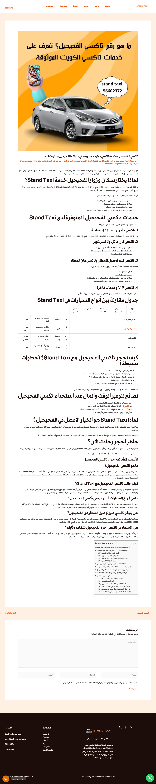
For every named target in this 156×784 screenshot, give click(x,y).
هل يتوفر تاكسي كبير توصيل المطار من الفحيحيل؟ (115, 589)
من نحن (96, 6)
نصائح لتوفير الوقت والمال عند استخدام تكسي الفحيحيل (114, 570)
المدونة (75, 6)
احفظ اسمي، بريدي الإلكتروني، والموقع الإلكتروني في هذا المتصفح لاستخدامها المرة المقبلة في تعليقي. (99, 683)
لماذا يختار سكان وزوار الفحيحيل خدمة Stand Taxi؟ (113, 547)
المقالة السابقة (144, 613)
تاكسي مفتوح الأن (39, 161)
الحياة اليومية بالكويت (121, 161)
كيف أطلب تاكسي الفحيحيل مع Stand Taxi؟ (113, 584)
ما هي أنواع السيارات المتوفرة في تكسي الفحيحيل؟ (115, 586)
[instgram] (131, 727)
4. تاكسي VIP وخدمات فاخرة (109, 561)
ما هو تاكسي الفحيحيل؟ (107, 581)
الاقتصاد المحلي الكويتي (90, 161)
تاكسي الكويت (50, 6)
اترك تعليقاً (134, 161)
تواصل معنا (63, 6)
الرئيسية (107, 6)
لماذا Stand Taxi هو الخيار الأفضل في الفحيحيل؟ (112, 573)
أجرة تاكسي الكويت (106, 161)
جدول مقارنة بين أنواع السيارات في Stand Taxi (111, 564)
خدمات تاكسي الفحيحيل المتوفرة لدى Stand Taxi (112, 550)
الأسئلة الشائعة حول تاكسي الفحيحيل (111, 578)
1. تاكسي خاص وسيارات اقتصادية (110, 553)
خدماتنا (86, 6)
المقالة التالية (10, 613)
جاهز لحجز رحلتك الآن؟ (104, 576)
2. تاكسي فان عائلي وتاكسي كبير (110, 556)
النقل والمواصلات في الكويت (57, 161)
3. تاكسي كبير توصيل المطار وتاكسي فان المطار (114, 558)
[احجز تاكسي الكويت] (5, 778)
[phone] (120, 727)
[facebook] (126, 727)
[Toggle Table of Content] (133, 544)
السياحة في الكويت (74, 161)
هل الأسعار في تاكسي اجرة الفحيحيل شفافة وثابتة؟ (116, 592)
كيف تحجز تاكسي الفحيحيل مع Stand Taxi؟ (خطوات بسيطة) (116, 567)
